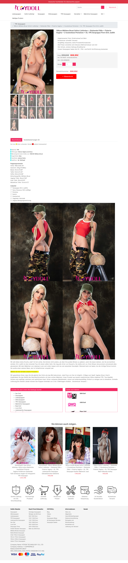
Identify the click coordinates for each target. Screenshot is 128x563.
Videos (49, 514)
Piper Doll (83, 411)
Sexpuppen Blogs (52, 518)
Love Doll (18, 408)
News (48, 516)
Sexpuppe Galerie (52, 522)
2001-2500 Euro (33, 526)
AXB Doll (83, 402)
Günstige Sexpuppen (35, 512)
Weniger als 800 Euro (35, 514)
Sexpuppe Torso (15, 526)
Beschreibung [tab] (16, 140)
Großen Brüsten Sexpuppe (18, 528)
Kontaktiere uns (69, 524)
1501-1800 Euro (33, 522)
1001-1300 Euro (33, 518)
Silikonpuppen (52, 14)
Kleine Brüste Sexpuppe (17, 533)
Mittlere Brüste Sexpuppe (17, 530)
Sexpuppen (41, 14)
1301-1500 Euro (33, 520)
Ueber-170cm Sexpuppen (17, 541)
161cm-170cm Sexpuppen (18, 537)
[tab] (14, 101)
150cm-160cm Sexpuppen (18, 539)
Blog (48, 512)
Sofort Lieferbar (29, 14)
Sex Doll (18, 393)
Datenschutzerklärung (71, 518)
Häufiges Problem (17, 18)
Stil (102, 14)
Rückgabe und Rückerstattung (69, 521)
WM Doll (83, 393)
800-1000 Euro (33, 516)
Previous (13, 80)
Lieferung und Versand (71, 526)
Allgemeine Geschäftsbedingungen (72, 515)
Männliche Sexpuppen (91, 14)
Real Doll (18, 406)
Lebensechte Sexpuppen (23, 410)
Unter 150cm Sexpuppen (17, 535)
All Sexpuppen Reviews (53, 520)
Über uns (67, 512)
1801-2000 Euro (33, 524)
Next (50, 80)
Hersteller (77, 14)
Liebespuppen (16, 14)
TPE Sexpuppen (66, 14)
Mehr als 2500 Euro (34, 528)
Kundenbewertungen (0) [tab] (32, 140)
